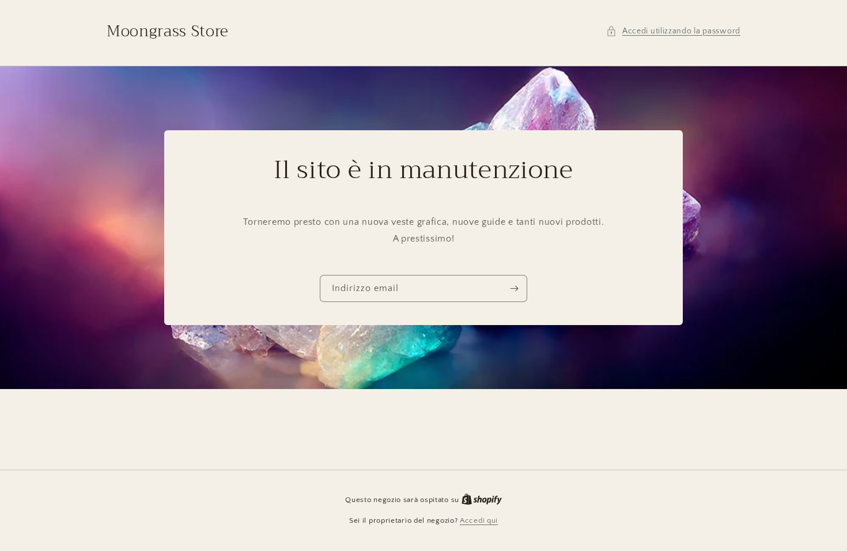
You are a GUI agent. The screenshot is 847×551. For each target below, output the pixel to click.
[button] (673, 31)
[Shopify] (482, 500)
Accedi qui (479, 520)
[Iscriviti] (514, 288)
